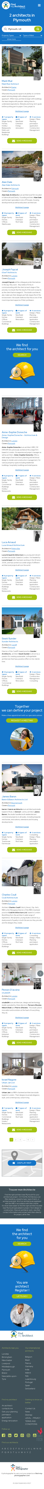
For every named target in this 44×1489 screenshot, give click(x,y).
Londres (5, 1354)
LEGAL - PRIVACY (32, 1418)
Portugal (29, 1382)
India (27, 1369)
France (28, 1363)
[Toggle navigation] (39, 5)
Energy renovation (10, 1420)
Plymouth (11, 90)
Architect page (22, 111)
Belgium (28, 1357)
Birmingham (7, 1357)
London (14, 276)
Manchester (7, 1360)
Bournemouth (16, 803)
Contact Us (30, 1408)
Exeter (13, 87)
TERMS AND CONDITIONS (31, 1422)
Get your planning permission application (10, 1414)
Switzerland (30, 1388)
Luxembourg (30, 1379)
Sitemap (28, 1415)
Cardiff (14, 645)
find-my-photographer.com (28, 1474)
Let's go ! (22, 1296)
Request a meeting (22, 720)
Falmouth (15, 188)
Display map (24, 1163)
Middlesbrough (8, 1366)
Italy (27, 1376)
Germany (29, 1366)
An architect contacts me (7, 1407)
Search (22, 355)
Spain (27, 1385)
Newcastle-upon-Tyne (9, 1377)
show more (11, 39)
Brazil (27, 1360)
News (27, 1411)
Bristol (4, 1373)
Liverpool (6, 1363)
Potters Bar (15, 548)
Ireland (28, 1372)
